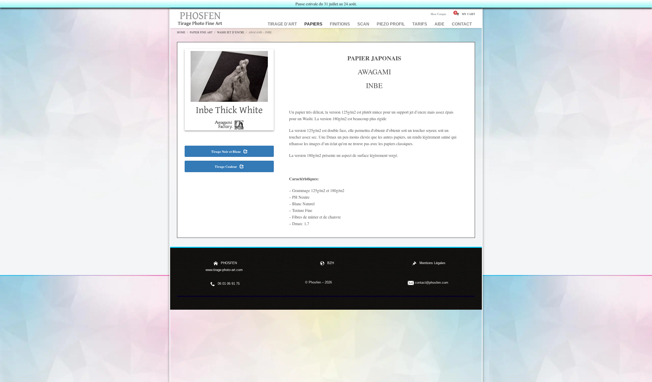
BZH (330, 263)
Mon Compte (438, 14)
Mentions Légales (432, 263)
